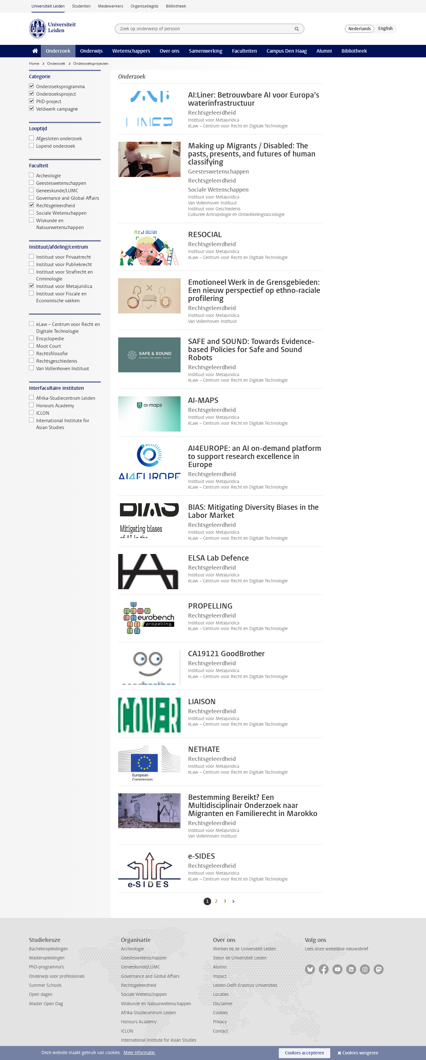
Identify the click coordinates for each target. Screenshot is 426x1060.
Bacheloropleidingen (48, 949)
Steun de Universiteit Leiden (240, 958)
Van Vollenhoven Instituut (62, 368)
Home (34, 63)
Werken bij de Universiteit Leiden (244, 949)
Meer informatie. (139, 1053)
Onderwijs (91, 51)
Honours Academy (55, 406)
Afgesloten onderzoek (59, 139)
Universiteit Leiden (48, 6)
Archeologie (48, 176)
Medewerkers (110, 6)
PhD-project (48, 101)
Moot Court (48, 346)
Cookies (220, 1013)
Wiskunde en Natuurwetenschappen (60, 224)
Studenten (81, 6)
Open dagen (40, 994)
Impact (219, 976)
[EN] (385, 28)
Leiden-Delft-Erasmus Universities (245, 985)
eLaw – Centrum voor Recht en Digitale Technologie (68, 327)
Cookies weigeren (360, 1053)
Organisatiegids (144, 6)
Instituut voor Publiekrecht (64, 264)
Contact (220, 1031)
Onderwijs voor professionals (57, 976)
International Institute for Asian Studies (62, 424)
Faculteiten (244, 51)
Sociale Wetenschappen (61, 213)
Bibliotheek (176, 6)
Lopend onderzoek (55, 146)
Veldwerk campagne (57, 109)
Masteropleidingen (47, 958)
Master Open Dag (46, 1004)
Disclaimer (223, 1004)
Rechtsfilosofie (52, 354)
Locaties (221, 994)
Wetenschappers (131, 51)
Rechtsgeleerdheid (55, 206)
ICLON (42, 413)
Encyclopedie (50, 339)
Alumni (324, 51)
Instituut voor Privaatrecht (63, 257)
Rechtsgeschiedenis (56, 361)
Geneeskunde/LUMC (57, 191)
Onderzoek (58, 51)
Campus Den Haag (287, 51)
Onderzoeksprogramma (60, 87)
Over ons (169, 51)
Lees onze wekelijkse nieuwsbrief (336, 949)
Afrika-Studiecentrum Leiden (65, 398)
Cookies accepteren (304, 1053)
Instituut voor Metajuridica (64, 286)
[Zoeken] (296, 29)
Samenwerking (205, 51)
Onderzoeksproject (56, 94)
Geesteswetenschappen (61, 183)
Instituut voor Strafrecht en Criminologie (64, 275)
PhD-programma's (46, 967)
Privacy (220, 1022)
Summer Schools (45, 985)
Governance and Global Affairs (67, 198)
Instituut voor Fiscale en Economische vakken (61, 297)
